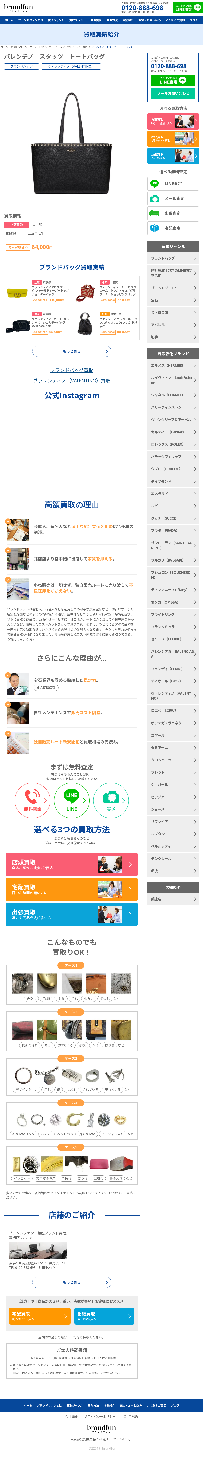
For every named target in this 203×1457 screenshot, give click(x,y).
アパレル (158, 324)
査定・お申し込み (149, 20)
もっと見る (72, 1282)
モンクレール (161, 858)
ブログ (194, 20)
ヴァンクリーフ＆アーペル (171, 419)
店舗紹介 (128, 20)
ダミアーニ (159, 747)
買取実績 (96, 20)
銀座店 (156, 899)
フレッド (158, 772)
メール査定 (174, 198)
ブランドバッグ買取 (71, 370)
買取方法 (112, 20)
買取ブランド (77, 20)
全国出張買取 (87, 1316)
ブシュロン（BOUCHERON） (170, 575)
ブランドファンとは (30, 20)
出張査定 (172, 213)
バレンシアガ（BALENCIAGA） (172, 654)
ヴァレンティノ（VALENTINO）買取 (71, 380)
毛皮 (154, 870)
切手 (154, 337)
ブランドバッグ (22, 66)
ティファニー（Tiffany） (170, 589)
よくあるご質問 (175, 20)
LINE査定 (173, 183)
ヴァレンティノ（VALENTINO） (71, 66)
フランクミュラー (164, 626)
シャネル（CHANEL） (168, 395)
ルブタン (158, 833)
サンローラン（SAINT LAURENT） (171, 545)
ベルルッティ (161, 846)
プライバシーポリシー (100, 1416)
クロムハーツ (161, 760)
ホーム (9, 20)
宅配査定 (172, 228)
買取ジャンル (56, 20)
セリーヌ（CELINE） (167, 639)
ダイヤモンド (161, 481)
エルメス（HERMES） (168, 365)
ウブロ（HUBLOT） (166, 468)
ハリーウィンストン (166, 407)
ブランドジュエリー (166, 288)
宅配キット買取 (23, 1316)
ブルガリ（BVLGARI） (168, 560)
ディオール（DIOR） (167, 681)
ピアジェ (157, 797)
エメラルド (159, 493)
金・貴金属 (159, 312)
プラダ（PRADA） (165, 530)
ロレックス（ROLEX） (168, 444)
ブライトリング (163, 614)
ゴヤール (158, 735)
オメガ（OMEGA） (165, 602)
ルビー (156, 506)
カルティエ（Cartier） (168, 432)
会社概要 (71, 1416)
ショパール (159, 784)
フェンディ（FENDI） (168, 668)
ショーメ (157, 809)
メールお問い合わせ (173, 93)
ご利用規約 (130, 1416)
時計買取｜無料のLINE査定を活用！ (171, 273)
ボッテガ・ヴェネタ (166, 723)
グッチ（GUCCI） (164, 518)
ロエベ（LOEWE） (165, 710)
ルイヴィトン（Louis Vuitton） (171, 380)
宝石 (154, 300)
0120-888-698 (168, 66)
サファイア (159, 821)
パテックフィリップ (166, 456)
